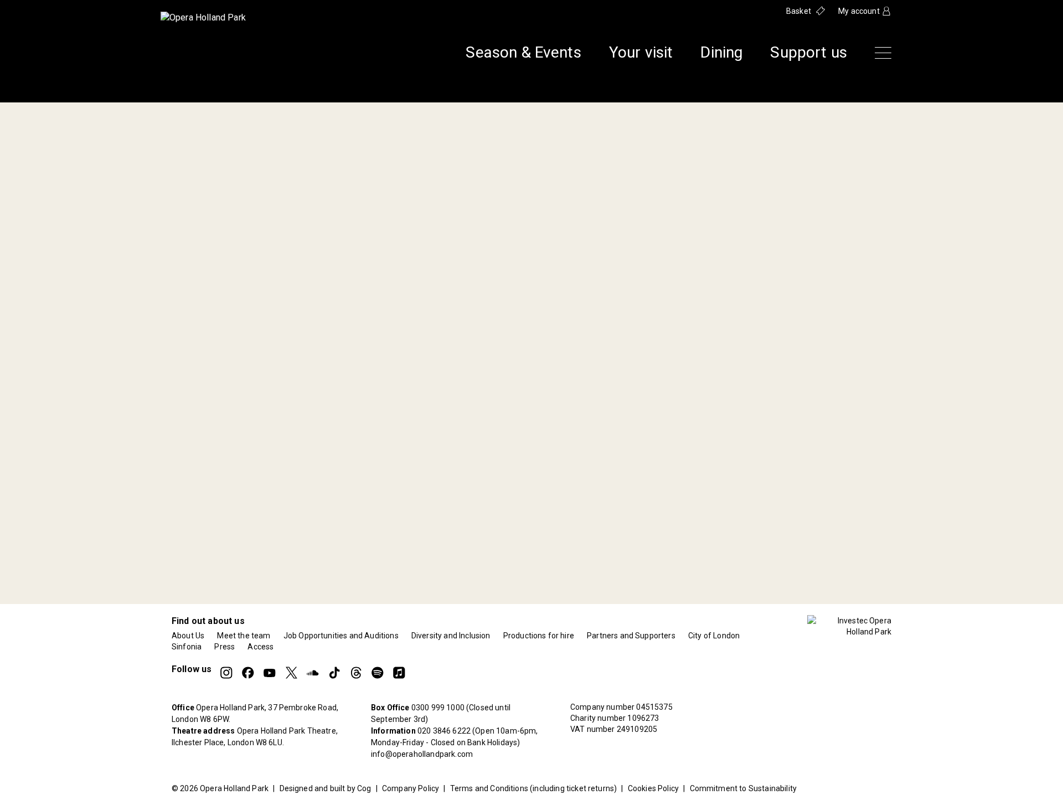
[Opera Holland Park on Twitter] (291, 672)
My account (859, 11)
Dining (721, 52)
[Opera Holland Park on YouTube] (269, 672)
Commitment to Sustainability (743, 788)
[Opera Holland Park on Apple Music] (399, 672)
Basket (798, 11)
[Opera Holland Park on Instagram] (226, 672)
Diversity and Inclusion (451, 635)
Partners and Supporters (631, 635)
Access (260, 646)
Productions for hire (538, 635)
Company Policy (410, 788)
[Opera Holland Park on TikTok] (334, 672)
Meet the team (243, 635)
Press (224, 646)
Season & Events (523, 52)
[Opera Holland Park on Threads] (356, 672)
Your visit (641, 52)
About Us (188, 635)
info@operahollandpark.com (422, 754)
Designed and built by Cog (325, 788)
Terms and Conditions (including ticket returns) (533, 788)
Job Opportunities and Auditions (341, 635)
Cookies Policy (653, 788)
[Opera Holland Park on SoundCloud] (312, 672)
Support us (808, 52)
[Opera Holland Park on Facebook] (248, 672)
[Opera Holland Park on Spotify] (377, 672)
